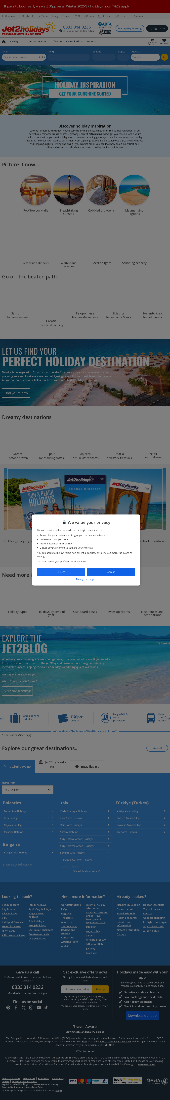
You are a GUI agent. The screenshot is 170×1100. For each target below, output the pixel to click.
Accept (111, 571)
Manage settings (85, 578)
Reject (61, 571)
